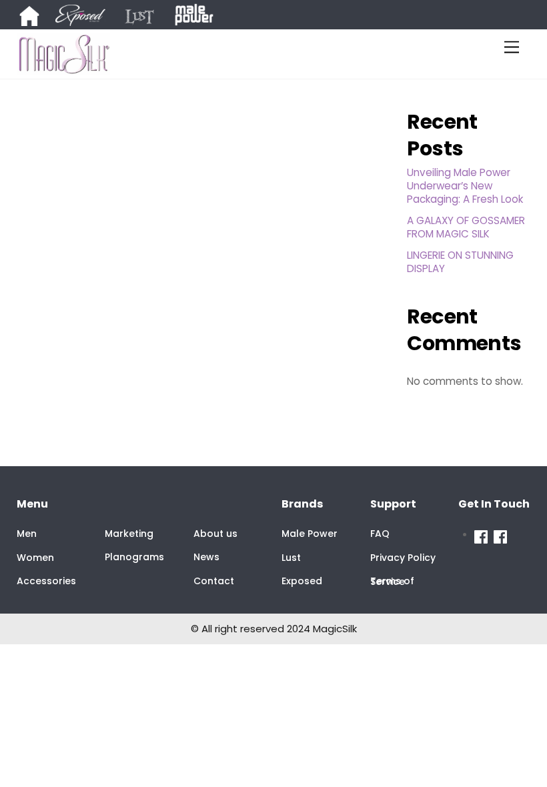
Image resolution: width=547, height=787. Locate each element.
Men (27, 533)
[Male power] (194, 17)
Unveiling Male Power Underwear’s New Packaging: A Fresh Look (465, 185)
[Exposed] (88, 17)
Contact (213, 581)
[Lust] (147, 17)
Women (35, 557)
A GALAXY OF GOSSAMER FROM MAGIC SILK (466, 227)
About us (215, 533)
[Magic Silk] (500, 535)
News (206, 557)
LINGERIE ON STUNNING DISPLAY (460, 261)
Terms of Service (392, 581)
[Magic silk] (37, 17)
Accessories (46, 581)
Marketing (129, 533)
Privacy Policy (403, 557)
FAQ (380, 533)
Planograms (134, 557)
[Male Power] (484, 535)
